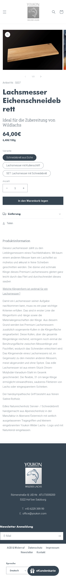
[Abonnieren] (59, 536)
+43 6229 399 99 (34, 508)
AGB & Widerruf (16, 547)
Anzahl (6, 181)
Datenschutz (35, 547)
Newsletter (27, 552)
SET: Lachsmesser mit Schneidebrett (26, 173)
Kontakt (41, 552)
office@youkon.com (34, 513)
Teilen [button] (10, 223)
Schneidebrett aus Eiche (19, 157)
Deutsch (14, 570)
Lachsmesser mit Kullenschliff (23, 165)
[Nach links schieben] (25, 76)
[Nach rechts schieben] (41, 76)
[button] (4, 12)
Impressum (52, 547)
